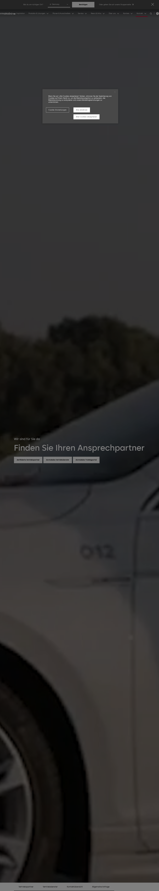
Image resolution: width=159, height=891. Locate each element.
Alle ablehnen (82, 110)
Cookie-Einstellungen (57, 110)
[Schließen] (114, 92)
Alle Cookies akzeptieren (86, 117)
